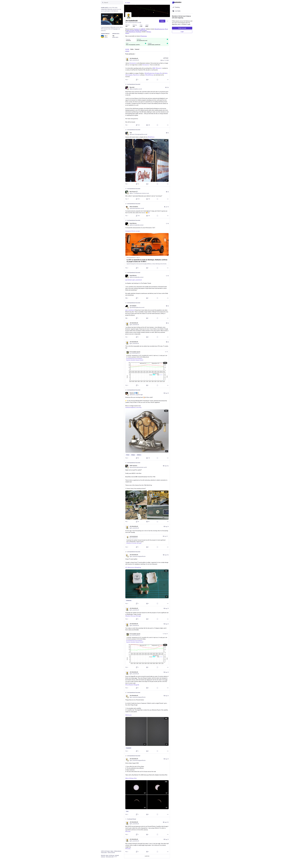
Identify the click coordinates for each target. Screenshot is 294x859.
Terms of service (111, 852)
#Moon (127, 778)
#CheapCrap (138, 567)
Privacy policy (104, 852)
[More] (168, 80)
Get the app (111, 855)
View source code (110, 856)
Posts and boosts (129, 54)
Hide (166, 140)
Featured (137, 49)
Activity (127, 49)
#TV (126, 567)
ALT (166, 180)
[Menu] (167, 21)
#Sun (135, 778)
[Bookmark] (157, 80)
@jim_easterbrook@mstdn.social (132, 22)
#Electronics (131, 567)
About (108, 851)
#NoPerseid (128, 715)
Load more (147, 856)
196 (134, 26)
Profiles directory (117, 851)
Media (132, 49)
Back (128, 2)
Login (182, 31)
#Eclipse (131, 778)
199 (126, 26)
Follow (162, 21)
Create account (182, 28)
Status (111, 851)
